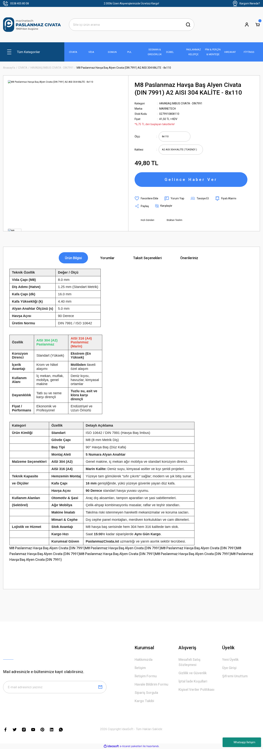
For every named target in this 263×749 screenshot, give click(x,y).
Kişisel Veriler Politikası (196, 689)
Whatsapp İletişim (244, 742)
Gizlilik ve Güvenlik (192, 673)
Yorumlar (107, 258)
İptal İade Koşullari (192, 681)
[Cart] (257, 24)
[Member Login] (247, 24)
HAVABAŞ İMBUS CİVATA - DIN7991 (180, 103)
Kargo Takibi (144, 701)
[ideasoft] (111, 746)
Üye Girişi (229, 668)
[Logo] (32, 24)
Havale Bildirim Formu (151, 684)
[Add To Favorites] (146, 198)
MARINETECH (167, 108)
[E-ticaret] (131, 746)
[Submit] (100, 687)
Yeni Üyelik (230, 659)
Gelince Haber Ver (191, 179)
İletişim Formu (146, 676)
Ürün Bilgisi (73, 258)
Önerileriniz (189, 258)
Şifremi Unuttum (235, 676)
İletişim (140, 668)
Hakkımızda (143, 659)
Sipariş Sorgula (146, 693)
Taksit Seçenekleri (147, 258)
